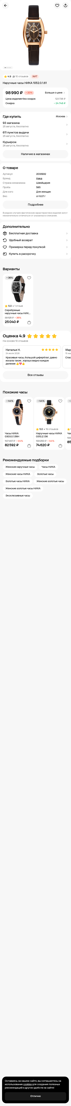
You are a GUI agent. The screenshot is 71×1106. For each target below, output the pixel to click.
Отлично (35, 1096)
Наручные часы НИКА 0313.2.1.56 (49, 435)
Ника (39, 178)
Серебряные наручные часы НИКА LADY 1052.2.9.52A (17, 312)
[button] (35, 124)
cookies (27, 1084)
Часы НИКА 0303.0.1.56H (12, 435)
